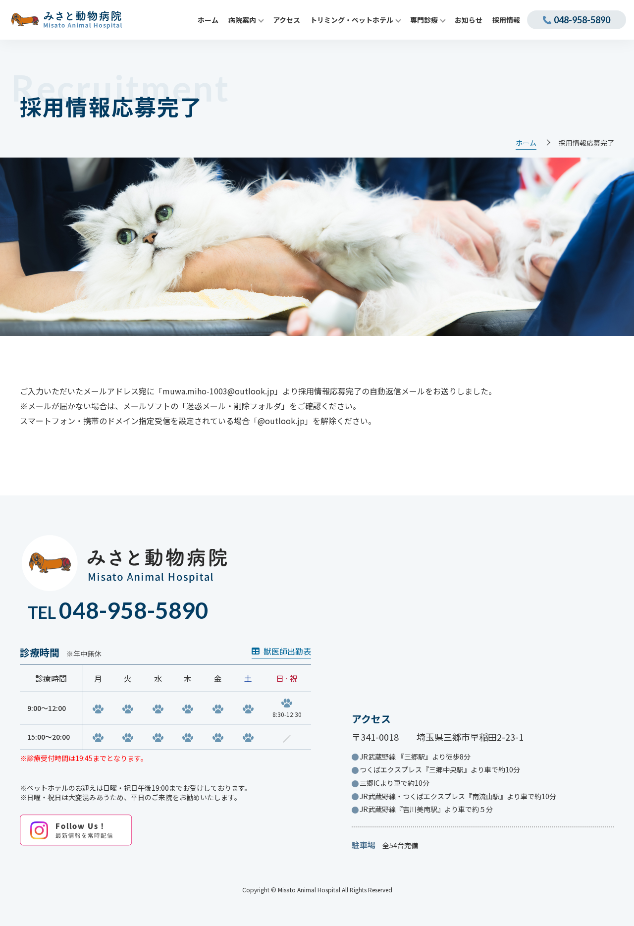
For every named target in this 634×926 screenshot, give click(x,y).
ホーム (526, 143)
